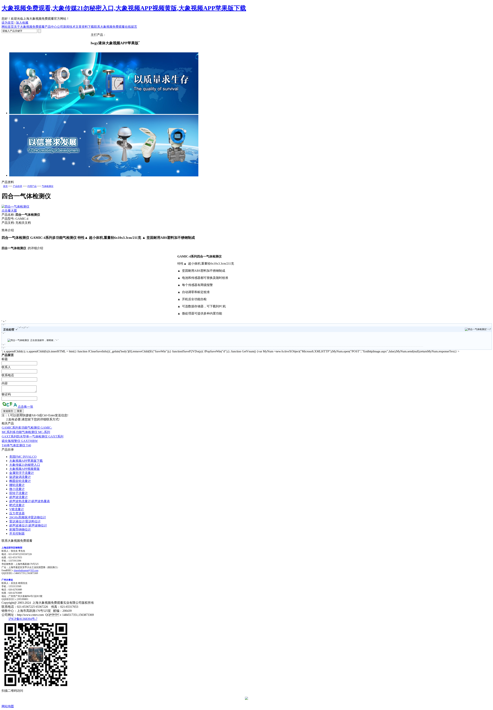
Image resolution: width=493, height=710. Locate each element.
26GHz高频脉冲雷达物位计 (27, 517)
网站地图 (8, 706)
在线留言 (131, 26)
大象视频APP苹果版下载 (26, 460)
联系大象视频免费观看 (109, 26)
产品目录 (17, 186)
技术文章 (75, 26)
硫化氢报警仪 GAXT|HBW (20, 441)
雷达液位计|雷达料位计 (25, 521)
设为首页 (8, 22)
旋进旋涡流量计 (20, 477)
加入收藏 (22, 22)
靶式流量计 (17, 505)
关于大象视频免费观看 (29, 26)
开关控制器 (17, 533)
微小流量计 (17, 489)
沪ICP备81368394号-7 (22, 618)
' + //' (488, 329)
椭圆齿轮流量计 (20, 481)
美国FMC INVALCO (23, 456)
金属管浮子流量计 (21, 472)
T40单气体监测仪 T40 (16, 445)
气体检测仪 (47, 186)
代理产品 (32, 186)
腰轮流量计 (17, 485)
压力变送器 (17, 513)
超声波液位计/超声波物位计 (28, 525)
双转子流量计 (18, 493)
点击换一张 (25, 406)
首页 (5, 186)
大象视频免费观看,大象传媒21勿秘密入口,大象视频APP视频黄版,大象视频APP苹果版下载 (124, 8)
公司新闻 (63, 26)
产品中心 (51, 26)
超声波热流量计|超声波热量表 (29, 501)
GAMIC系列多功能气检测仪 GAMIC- (27, 427)
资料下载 (88, 26)
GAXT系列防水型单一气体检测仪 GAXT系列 (32, 436)
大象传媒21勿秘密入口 (24, 464)
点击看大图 (9, 210)
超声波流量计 (18, 497)
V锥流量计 (16, 509)
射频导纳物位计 (20, 529)
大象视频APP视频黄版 (24, 468)
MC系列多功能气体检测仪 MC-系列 (26, 432)
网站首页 (8, 26)
